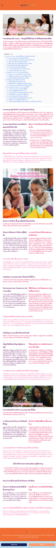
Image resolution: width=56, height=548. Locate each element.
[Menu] (2, 5)
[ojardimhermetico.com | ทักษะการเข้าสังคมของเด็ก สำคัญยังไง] (28, 5)
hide (11, 54)
